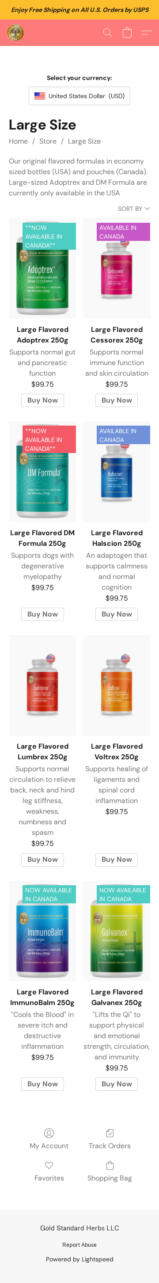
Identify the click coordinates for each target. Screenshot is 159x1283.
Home (18, 141)
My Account (49, 1145)
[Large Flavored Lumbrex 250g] (42, 685)
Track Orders (110, 1145)
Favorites (49, 1178)
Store (48, 141)
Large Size (84, 141)
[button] (16, 32)
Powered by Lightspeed (80, 1259)
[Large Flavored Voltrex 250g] (116, 685)
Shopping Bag (109, 1178)
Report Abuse (79, 1244)
